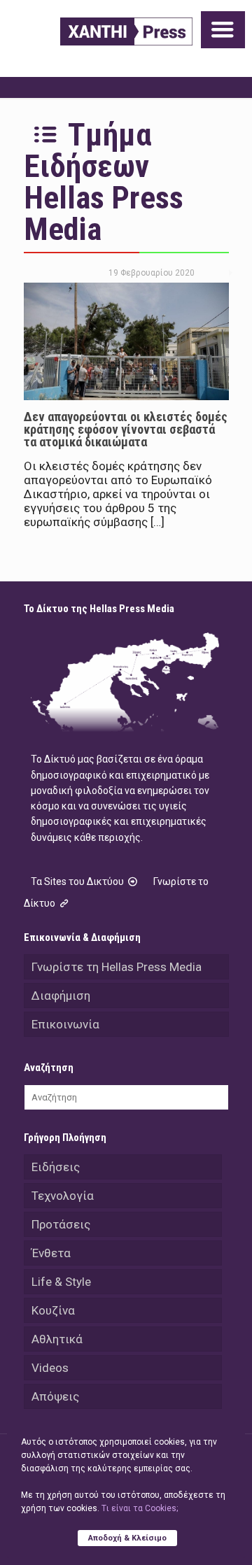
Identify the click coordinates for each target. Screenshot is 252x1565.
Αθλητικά (57, 1339)
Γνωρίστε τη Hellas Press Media (116, 967)
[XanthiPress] (126, 31)
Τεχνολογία (62, 1196)
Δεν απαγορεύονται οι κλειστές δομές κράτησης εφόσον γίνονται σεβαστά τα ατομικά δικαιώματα (125, 429)
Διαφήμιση (60, 996)
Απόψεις (55, 1396)
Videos (50, 1368)
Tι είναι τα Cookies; (140, 1508)
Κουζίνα (53, 1310)
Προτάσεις (60, 1224)
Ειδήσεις (55, 1167)
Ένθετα (51, 1253)
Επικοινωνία (65, 1024)
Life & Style (61, 1282)
